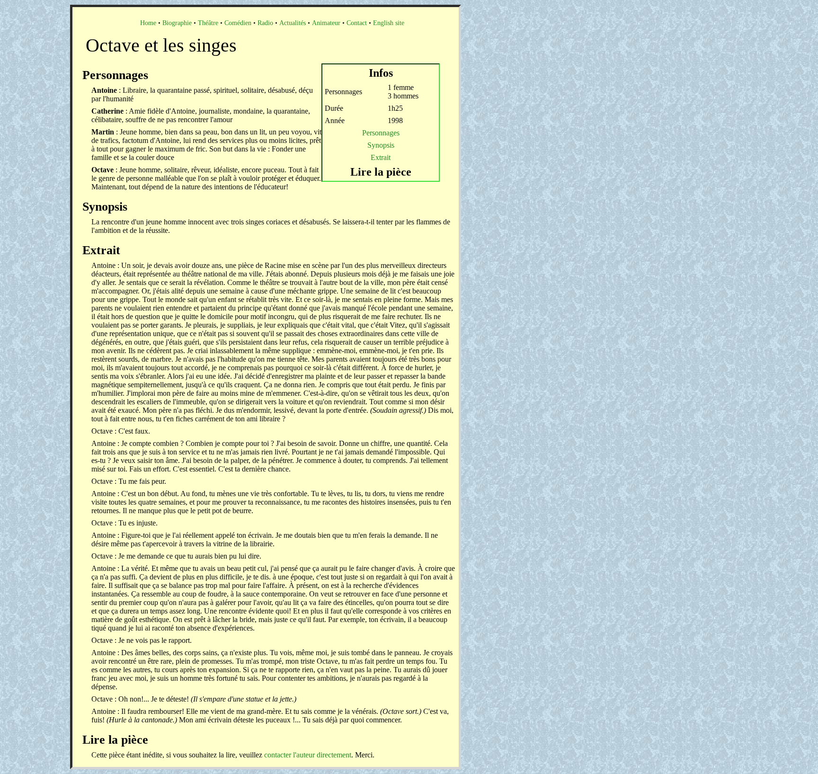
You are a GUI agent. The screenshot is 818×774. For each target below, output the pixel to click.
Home (148, 23)
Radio (265, 23)
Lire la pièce (380, 172)
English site (388, 23)
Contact (357, 23)
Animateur (326, 23)
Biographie (177, 23)
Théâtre (208, 23)
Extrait (381, 157)
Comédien (237, 23)
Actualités (292, 23)
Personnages (381, 133)
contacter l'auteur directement (307, 755)
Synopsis (380, 145)
